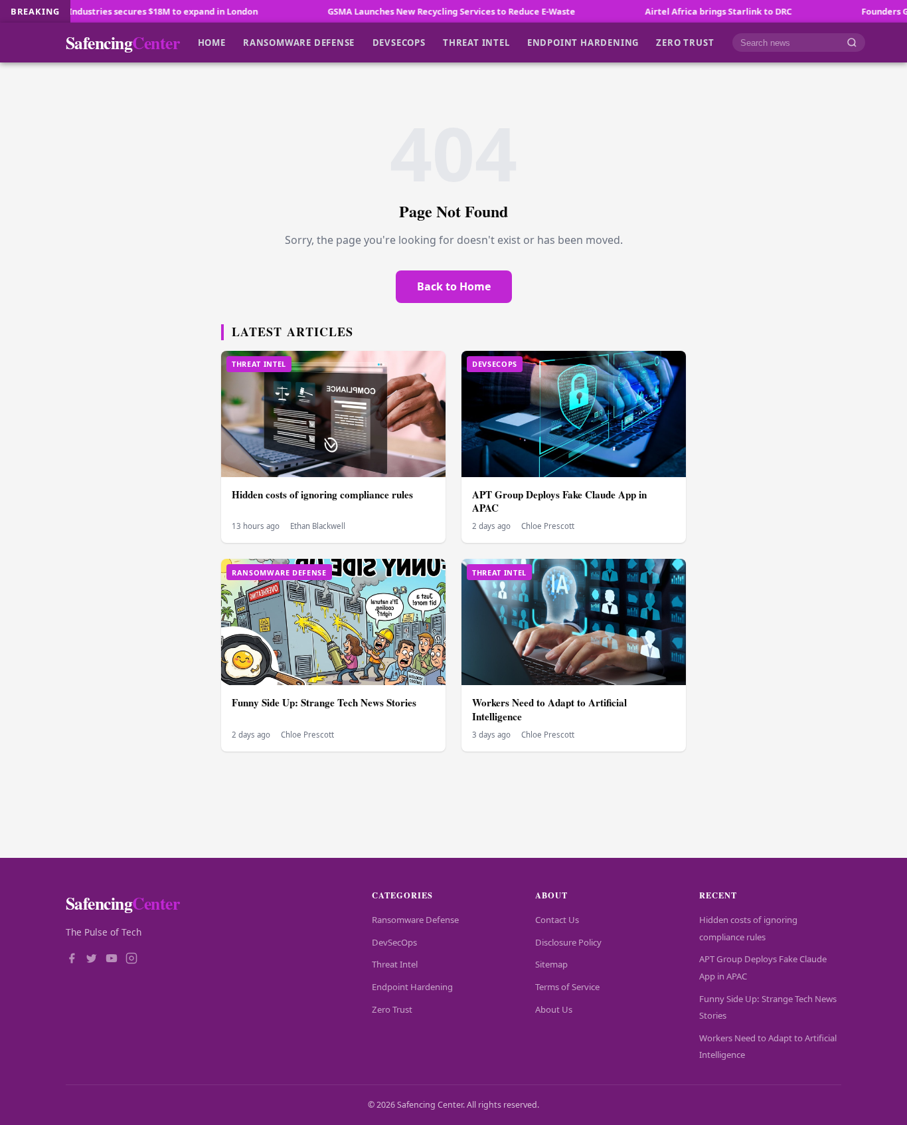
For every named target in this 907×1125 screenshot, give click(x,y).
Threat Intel (476, 43)
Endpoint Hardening (583, 43)
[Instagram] (131, 959)
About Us (553, 1009)
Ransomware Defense (299, 43)
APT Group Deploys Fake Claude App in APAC (559, 501)
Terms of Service (567, 987)
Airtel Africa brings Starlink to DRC (679, 11)
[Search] (852, 42)
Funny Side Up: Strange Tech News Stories (324, 702)
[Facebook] (72, 959)
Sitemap (551, 964)
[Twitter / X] (92, 959)
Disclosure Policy (568, 942)
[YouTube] (112, 959)
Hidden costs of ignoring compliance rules (322, 494)
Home (212, 43)
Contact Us (557, 920)
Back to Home (454, 286)
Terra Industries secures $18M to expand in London (112, 11)
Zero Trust (685, 43)
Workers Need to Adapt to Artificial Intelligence (549, 709)
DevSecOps (399, 43)
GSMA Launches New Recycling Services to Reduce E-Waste (412, 11)
